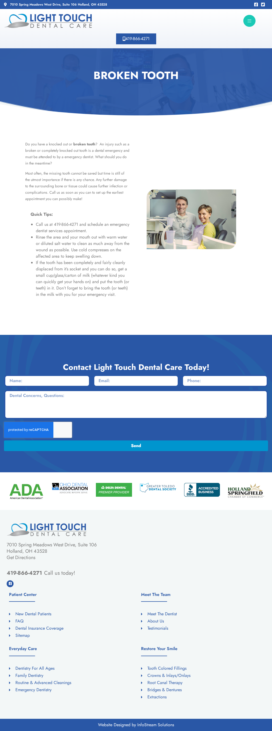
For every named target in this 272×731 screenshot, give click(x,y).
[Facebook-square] (10, 583)
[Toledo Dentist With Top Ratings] (202, 490)
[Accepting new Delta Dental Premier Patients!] (114, 490)
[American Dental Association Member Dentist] (26, 492)
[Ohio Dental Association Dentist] (70, 488)
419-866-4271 (24, 573)
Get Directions (21, 557)
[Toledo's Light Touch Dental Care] (48, 21)
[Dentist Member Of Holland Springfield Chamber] (246, 490)
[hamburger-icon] (249, 21)
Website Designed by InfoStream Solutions (136, 725)
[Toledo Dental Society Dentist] (158, 487)
